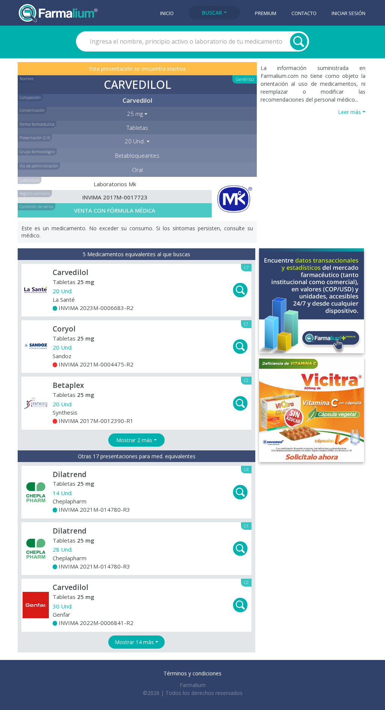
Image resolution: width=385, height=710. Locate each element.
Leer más (349, 112)
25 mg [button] (135, 113)
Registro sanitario (35, 193)
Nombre (26, 78)
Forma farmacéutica (37, 124)
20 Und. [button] (135, 141)
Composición (30, 97)
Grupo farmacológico (37, 151)
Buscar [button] (212, 12)
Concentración (32, 110)
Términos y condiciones (192, 673)
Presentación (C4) (35, 137)
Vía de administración (39, 166)
